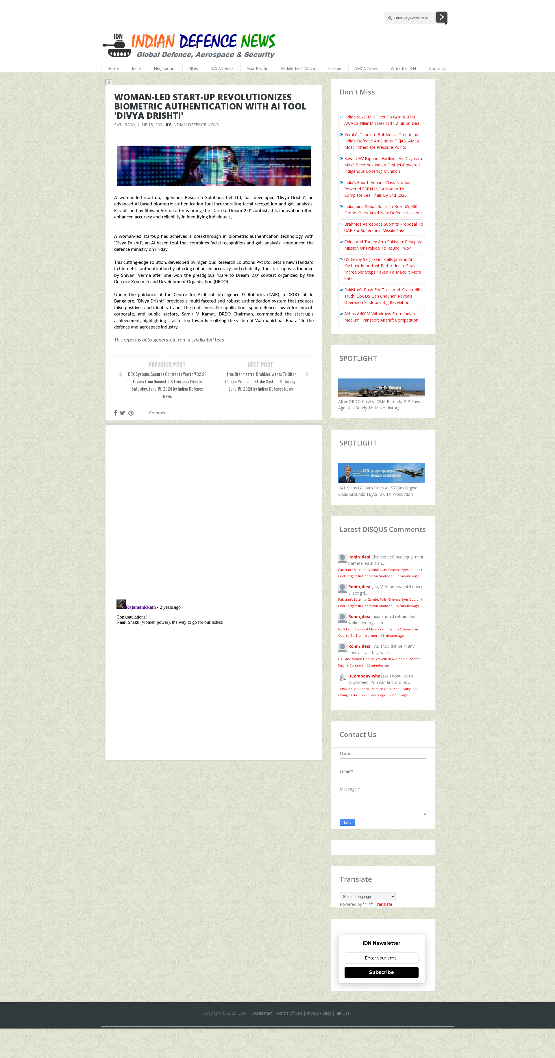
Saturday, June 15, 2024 (139, 124)
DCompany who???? (368, 676)
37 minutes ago (407, 576)
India (136, 68)
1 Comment (157, 412)
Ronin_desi (359, 557)
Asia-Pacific (257, 68)
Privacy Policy (318, 1013)
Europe (334, 68)
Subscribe (381, 972)
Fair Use (342, 1013)
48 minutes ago (392, 635)
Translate (383, 904)
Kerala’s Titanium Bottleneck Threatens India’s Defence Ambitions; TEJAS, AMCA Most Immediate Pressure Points (382, 141)
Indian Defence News (195, 124)
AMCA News (366, 68)
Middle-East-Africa (298, 68)
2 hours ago (399, 695)
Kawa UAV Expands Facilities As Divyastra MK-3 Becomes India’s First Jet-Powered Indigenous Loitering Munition (383, 165)
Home (113, 68)
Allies (193, 68)
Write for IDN (403, 68)
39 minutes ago (407, 606)
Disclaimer (262, 1013)
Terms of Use (289, 1013)
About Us (437, 68)
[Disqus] (214, 513)
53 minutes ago (378, 665)
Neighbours (164, 68)
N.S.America (222, 68)
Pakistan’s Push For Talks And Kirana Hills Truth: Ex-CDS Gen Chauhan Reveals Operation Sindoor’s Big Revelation (383, 296)
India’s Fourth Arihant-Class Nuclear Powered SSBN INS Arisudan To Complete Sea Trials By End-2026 (377, 189)
